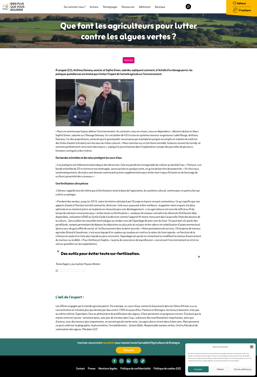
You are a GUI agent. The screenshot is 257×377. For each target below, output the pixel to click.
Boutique (160, 7)
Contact (80, 368)
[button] (251, 346)
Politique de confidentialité (135, 368)
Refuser (220, 369)
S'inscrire (128, 350)
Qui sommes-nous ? (75, 7)
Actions (94, 7)
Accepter (198, 369)
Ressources (128, 7)
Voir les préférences (242, 369)
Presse (91, 368)
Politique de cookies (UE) (167, 368)
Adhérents (145, 7)
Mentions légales (107, 368)
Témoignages (110, 7)
